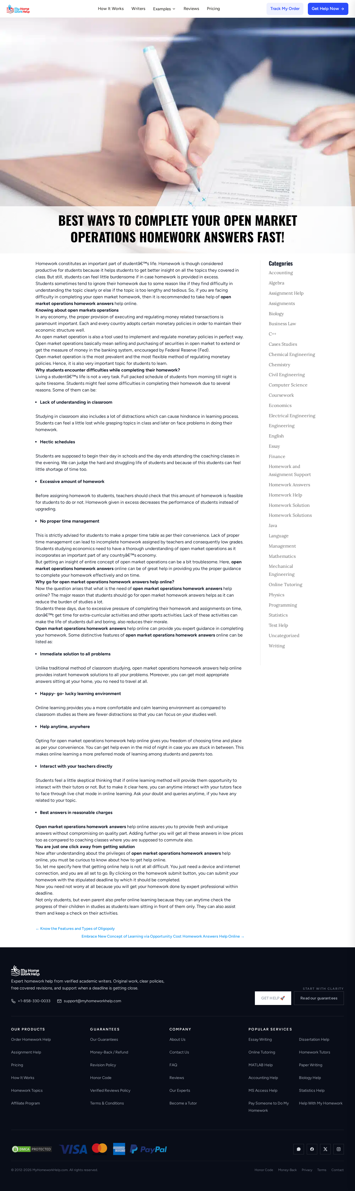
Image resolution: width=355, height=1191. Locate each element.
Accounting (281, 272)
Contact (337, 1170)
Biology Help (310, 1077)
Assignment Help (286, 293)
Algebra (276, 283)
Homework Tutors (314, 1052)
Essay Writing (260, 1039)
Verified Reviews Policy (110, 1090)
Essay (274, 446)
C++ (272, 334)
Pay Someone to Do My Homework (268, 1107)
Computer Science (288, 385)
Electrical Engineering (292, 415)
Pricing (213, 8)
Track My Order (285, 8)
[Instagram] (338, 1149)
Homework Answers (289, 484)
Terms (321, 1170)
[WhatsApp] (298, 1149)
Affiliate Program (25, 1103)
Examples (162, 8)
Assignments (282, 303)
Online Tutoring (285, 584)
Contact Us (179, 1052)
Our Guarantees (104, 1039)
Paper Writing (310, 1065)
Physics (276, 594)
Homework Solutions (290, 515)
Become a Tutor (183, 1103)
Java (273, 525)
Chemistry (279, 364)
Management (282, 546)
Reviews (191, 8)
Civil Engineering (287, 374)
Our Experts (179, 1090)
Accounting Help (263, 1077)
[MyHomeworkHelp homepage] (29, 9)
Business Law (282, 323)
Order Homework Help (31, 1039)
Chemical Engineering (292, 354)
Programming (283, 605)
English (276, 436)
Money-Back (287, 1170)
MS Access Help (262, 1090)
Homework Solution (289, 505)
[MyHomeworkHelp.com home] (25, 970)
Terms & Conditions (107, 1103)
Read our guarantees (319, 998)
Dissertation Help (314, 1039)
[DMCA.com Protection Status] (32, 1149)
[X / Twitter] (325, 1149)
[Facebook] (312, 1149)
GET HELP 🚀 (273, 998)
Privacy (307, 1170)
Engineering (282, 425)
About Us (177, 1039)
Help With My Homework (321, 1103)
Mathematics (282, 556)
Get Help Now (325, 8)
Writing (277, 645)
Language (279, 535)
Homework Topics (27, 1090)
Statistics (278, 615)
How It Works (111, 8)
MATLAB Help (260, 1065)
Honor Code (100, 1077)
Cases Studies (283, 344)
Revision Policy (103, 1065)
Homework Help (285, 495)
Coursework (281, 395)
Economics (280, 405)
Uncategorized (284, 635)
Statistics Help (311, 1090)
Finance (277, 456)
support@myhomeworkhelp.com (92, 1001)
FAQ (173, 1065)
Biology (276, 313)
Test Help (278, 625)
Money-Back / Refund (109, 1052)
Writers (138, 8)
